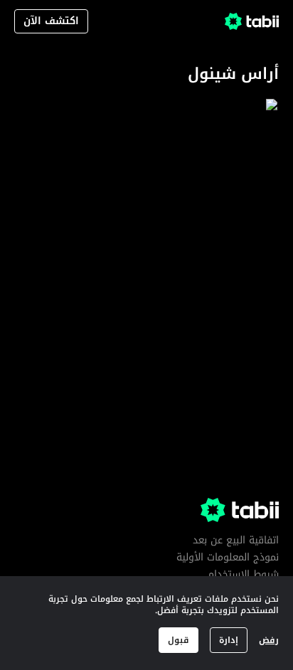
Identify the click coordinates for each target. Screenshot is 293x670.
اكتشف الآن (51, 21)
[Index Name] (216, 190)
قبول (178, 640)
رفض (269, 640)
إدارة (228, 640)
